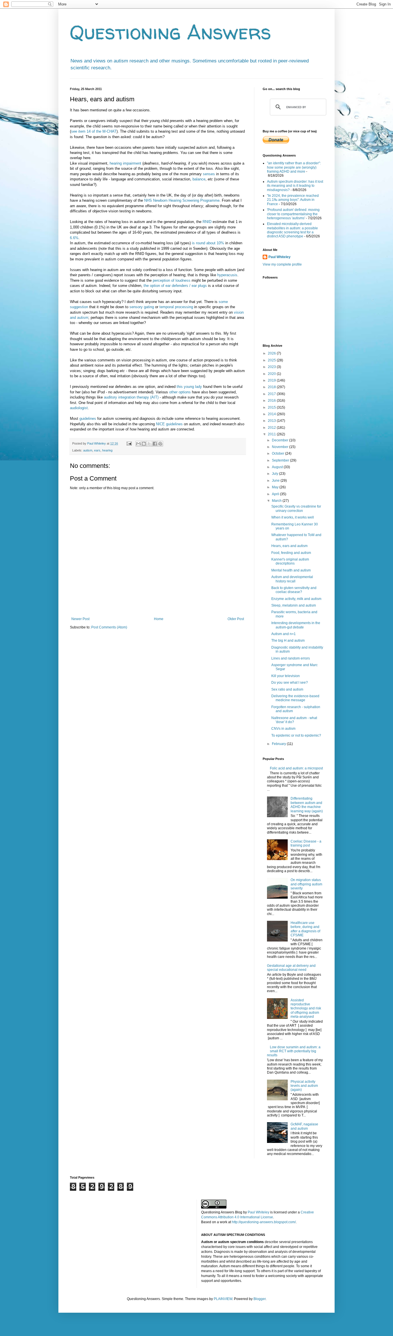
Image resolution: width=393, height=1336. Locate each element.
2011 (272, 434)
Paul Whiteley (279, 257)
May (275, 487)
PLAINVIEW (223, 1299)
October (278, 453)
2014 (272, 414)
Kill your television (285, 676)
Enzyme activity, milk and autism (296, 599)
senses (209, 174)
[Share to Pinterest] (160, 444)
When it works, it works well (292, 517)
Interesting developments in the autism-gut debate (295, 625)
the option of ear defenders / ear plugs (175, 285)
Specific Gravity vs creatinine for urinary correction (296, 508)
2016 (272, 401)
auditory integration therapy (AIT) (131, 397)
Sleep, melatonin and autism (293, 605)
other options (180, 392)
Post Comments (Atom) (109, 627)
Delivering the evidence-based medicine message (295, 698)
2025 (272, 360)
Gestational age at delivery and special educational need (291, 968)
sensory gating (141, 307)
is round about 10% (208, 243)
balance (198, 179)
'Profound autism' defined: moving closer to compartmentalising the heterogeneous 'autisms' (293, 214)
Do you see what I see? (289, 683)
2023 (272, 367)
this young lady (188, 386)
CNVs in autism (283, 729)
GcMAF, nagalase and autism (304, 1126)
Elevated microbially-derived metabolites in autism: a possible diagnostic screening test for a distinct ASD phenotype (292, 230)
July (275, 474)
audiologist (79, 408)
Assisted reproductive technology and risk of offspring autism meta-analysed (306, 1008)
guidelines (87, 418)
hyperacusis (227, 275)
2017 (272, 394)
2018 (272, 387)
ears (97, 450)
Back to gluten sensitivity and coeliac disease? (293, 590)
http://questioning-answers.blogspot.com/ (264, 1222)
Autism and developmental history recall (292, 579)
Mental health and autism (291, 570)
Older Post (236, 619)
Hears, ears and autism (289, 546)
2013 (272, 421)
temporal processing (176, 307)
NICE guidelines (169, 424)
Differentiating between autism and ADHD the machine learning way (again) (307, 804)
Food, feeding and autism (291, 553)
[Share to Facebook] (155, 444)
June (276, 481)
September (281, 460)
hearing (107, 450)
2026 (272, 353)
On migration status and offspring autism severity (306, 884)
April (276, 494)
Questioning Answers (170, 32)
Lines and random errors (290, 658)
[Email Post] (129, 443)
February (279, 744)
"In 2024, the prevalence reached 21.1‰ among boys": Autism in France (293, 200)
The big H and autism (288, 641)
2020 (272, 374)
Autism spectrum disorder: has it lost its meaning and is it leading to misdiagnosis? (295, 186)
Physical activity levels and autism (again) (304, 1086)
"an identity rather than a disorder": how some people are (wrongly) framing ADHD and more (294, 167)
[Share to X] (149, 444)
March (277, 501)
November (280, 447)
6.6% (74, 238)
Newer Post (80, 619)
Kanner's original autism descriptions (290, 561)
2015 (272, 407)
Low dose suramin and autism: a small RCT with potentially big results (293, 1051)
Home (158, 619)
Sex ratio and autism (287, 689)
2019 (272, 380)
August (278, 467)
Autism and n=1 (283, 634)
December (280, 440)
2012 (272, 428)
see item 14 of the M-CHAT (94, 131)
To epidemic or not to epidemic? (296, 735)
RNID (207, 222)
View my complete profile (282, 264)
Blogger (259, 1299)
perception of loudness (171, 280)
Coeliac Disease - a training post (306, 843)
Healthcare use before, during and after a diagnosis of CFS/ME (305, 929)
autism (87, 450)
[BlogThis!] (144, 444)
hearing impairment (125, 163)
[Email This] (138, 444)
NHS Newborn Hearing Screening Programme (182, 200)
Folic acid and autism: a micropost (296, 768)
